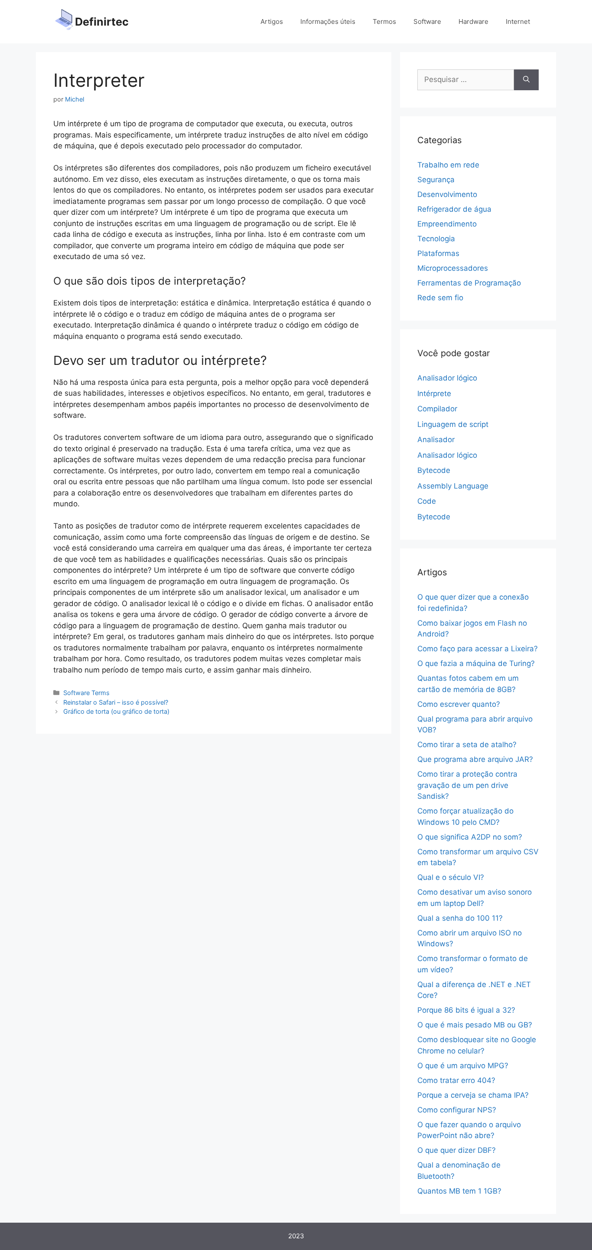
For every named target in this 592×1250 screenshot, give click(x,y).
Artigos (271, 21)
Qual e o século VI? (450, 877)
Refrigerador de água (454, 209)
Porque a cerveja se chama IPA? (473, 1095)
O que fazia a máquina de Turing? (476, 663)
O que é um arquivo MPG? (462, 1065)
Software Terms (86, 692)
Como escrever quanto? (458, 704)
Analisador (436, 439)
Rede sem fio (440, 297)
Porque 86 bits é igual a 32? (466, 1010)
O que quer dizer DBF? (456, 1150)
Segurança (436, 179)
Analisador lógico (447, 378)
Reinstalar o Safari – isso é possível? (115, 702)
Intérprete (434, 393)
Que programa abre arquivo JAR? (475, 759)
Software (427, 21)
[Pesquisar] (526, 79)
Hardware (473, 21)
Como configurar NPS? (456, 1110)
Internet (518, 21)
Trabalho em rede (448, 165)
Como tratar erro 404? (456, 1080)
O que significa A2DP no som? (469, 837)
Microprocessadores (452, 268)
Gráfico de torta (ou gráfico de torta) (116, 711)
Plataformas (438, 253)
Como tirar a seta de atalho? (467, 744)
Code (426, 501)
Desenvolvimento (447, 194)
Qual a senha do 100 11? (460, 918)
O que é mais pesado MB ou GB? (474, 1024)
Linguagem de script (452, 424)
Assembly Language (452, 486)
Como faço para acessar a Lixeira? (477, 648)
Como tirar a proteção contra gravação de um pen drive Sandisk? (467, 785)
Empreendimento (447, 224)
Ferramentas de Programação (469, 283)
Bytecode (433, 470)
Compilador (437, 408)
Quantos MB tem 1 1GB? (459, 1191)
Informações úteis (327, 21)
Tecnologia (436, 238)
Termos (384, 21)
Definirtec (102, 21)
